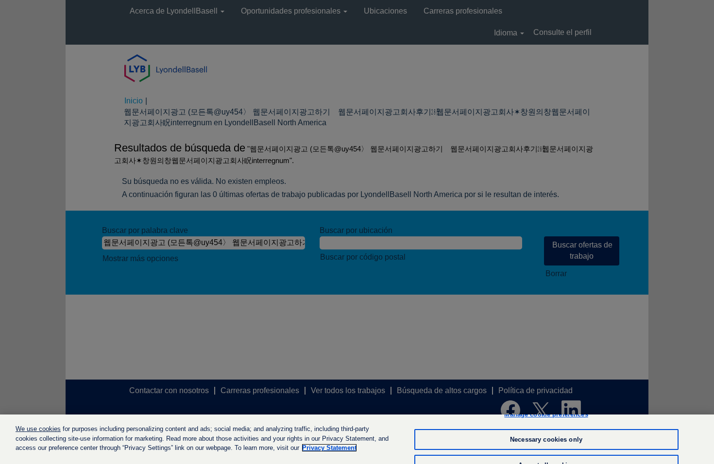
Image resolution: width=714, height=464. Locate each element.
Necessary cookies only (546, 439)
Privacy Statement (329, 447)
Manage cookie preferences (546, 414)
